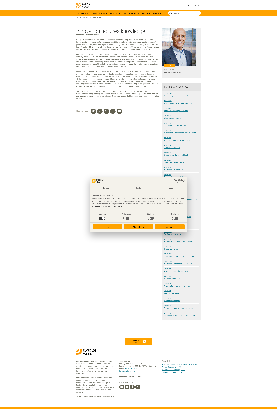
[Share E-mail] (119, 111)
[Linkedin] (121, 387)
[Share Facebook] (113, 111)
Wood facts (82, 13)
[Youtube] (127, 387)
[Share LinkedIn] (100, 111)
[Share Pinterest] (106, 111)
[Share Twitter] (93, 111)
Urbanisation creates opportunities (177, 285)
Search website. (170, 13)
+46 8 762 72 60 (131, 368)
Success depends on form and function (179, 255)
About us (156, 13)
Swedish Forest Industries (172, 372)
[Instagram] (138, 387)
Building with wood (98, 13)
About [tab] (171, 188)
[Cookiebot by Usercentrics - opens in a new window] (175, 181)
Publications (143, 13)
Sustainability (128, 13)
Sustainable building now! (174, 169)
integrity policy (101, 206)
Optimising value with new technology (178, 95)
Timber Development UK (171, 367)
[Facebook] (132, 387)
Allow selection (138, 227)
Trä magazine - (88, 18)
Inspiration (114, 13)
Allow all (169, 227)
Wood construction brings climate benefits (180, 132)
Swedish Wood (83, 5)
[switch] (126, 218)
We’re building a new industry (175, 176)
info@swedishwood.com (128, 371)
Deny (107, 227)
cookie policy (116, 206)
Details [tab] (138, 188)
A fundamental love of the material (177, 139)
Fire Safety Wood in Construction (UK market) (179, 364)
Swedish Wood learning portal (173, 370)
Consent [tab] (106, 188)
